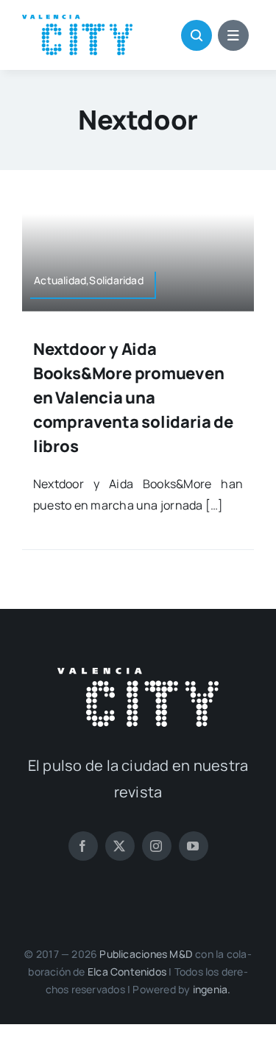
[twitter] (120, 846)
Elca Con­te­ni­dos (127, 972)
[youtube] (193, 846)
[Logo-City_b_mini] (138, 674)
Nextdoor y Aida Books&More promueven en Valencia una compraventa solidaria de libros (133, 397)
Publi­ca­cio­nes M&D (146, 954)
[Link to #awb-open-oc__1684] (233, 35)
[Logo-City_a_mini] (77, 21)
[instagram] (156, 846)
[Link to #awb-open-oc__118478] (196, 35)
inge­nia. (212, 989)
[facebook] (83, 846)
